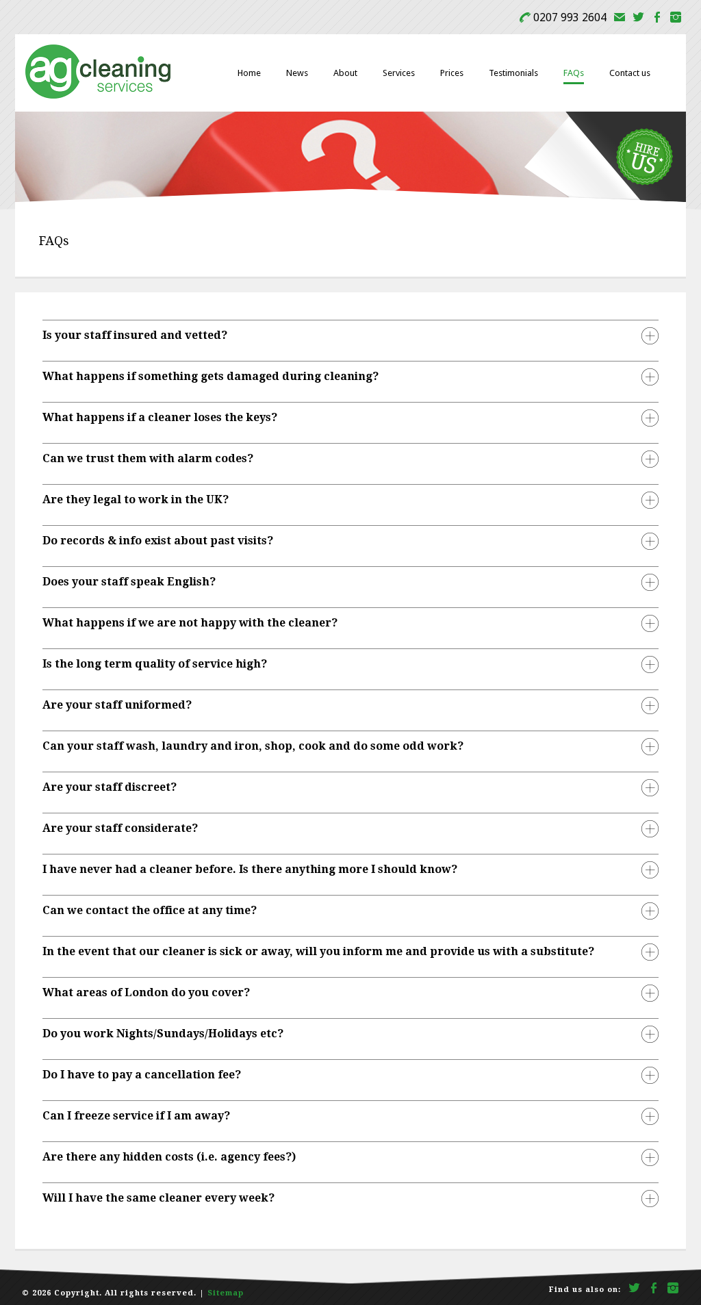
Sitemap (225, 1293)
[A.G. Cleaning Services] (97, 96)
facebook (654, 1289)
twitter (634, 1289)
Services (399, 73)
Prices (451, 73)
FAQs (573, 73)
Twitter (638, 18)
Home (249, 73)
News (297, 73)
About (345, 73)
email (619, 18)
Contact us (629, 73)
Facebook (657, 18)
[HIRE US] (605, 200)
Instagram (675, 18)
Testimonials (513, 73)
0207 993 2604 (563, 17)
